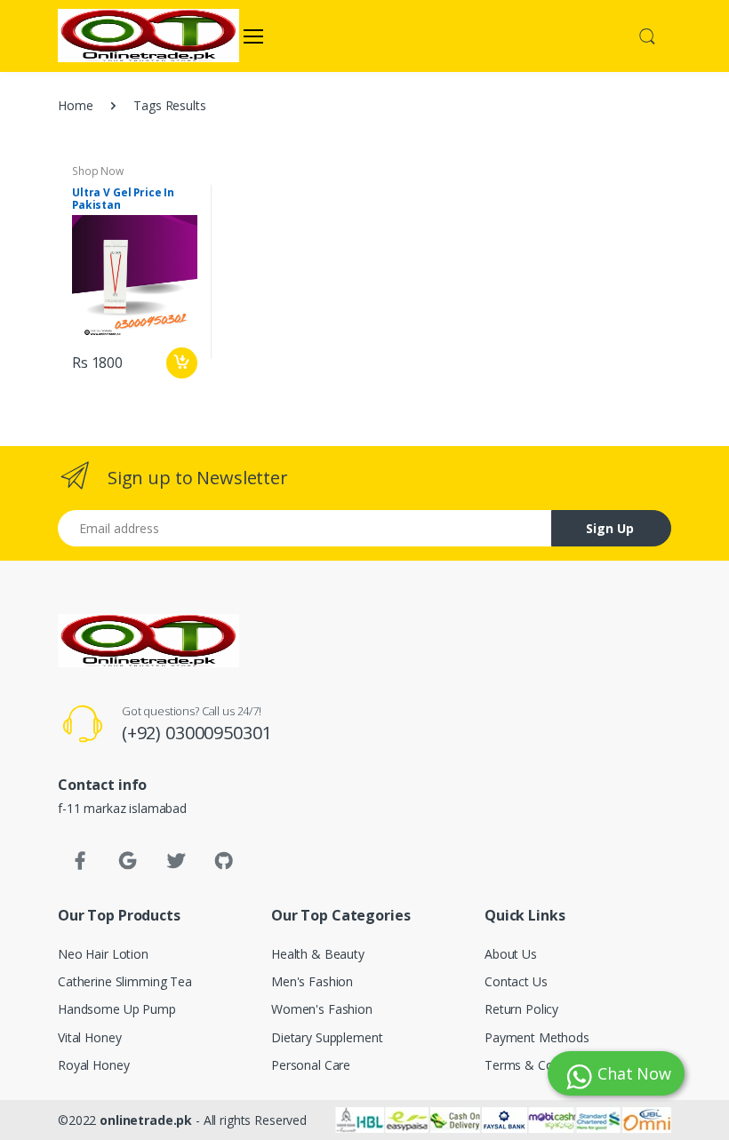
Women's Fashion (322, 1008)
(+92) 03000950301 (197, 733)
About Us (511, 953)
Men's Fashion (312, 981)
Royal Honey (93, 1064)
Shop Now (98, 171)
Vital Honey (89, 1037)
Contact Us (516, 981)
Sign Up (610, 528)
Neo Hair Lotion (103, 953)
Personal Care (310, 1064)
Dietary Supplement (326, 1037)
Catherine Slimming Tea (125, 981)
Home (75, 105)
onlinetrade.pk (146, 1120)
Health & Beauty (317, 953)
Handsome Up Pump (117, 1008)
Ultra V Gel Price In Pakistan (123, 199)
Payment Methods (537, 1037)
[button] (647, 34)
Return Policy (521, 1008)
